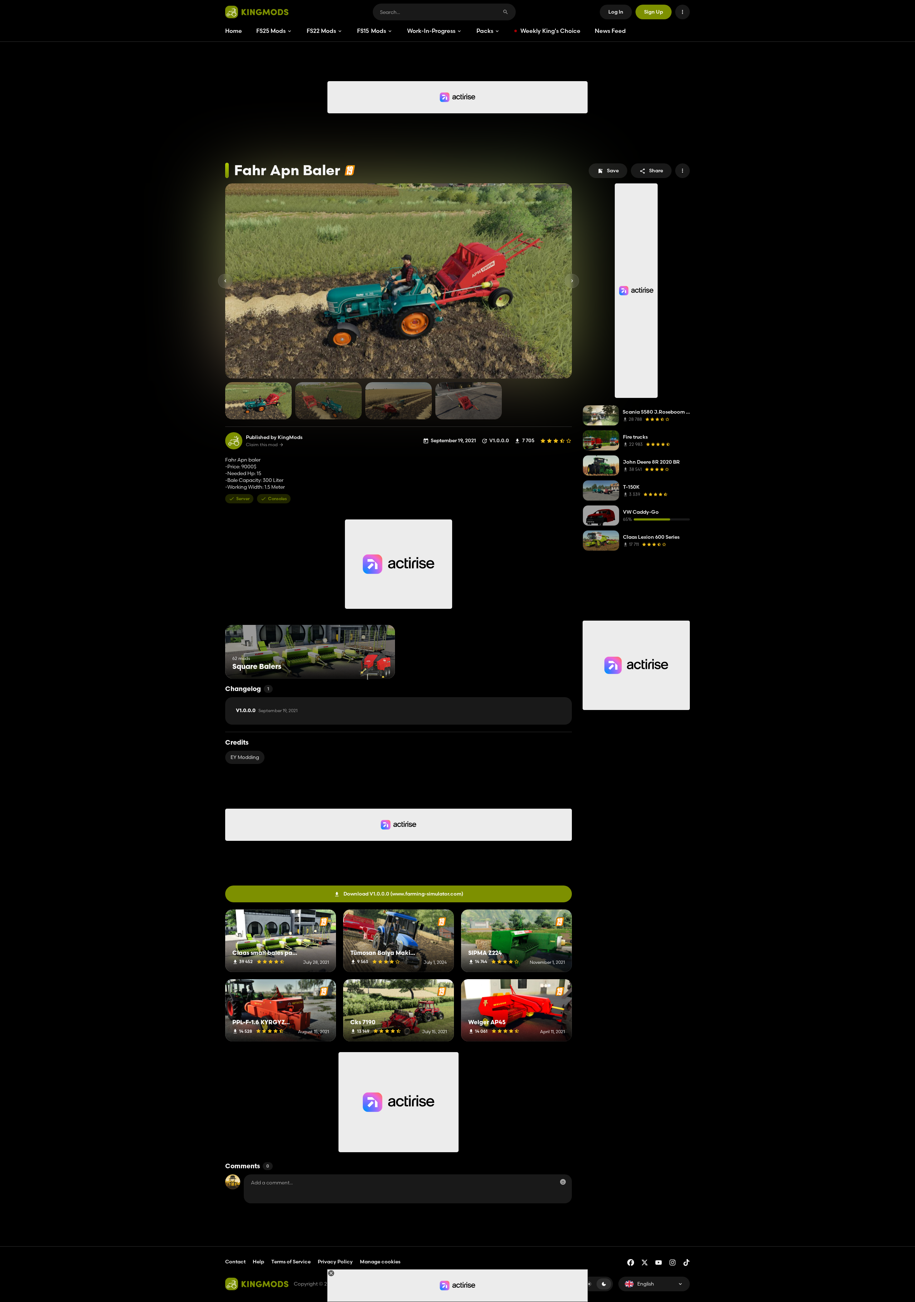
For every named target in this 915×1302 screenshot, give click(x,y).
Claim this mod (262, 444)
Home (233, 30)
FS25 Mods (271, 30)
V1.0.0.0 (266, 711)
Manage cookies (380, 1262)
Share (656, 170)
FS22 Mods (321, 30)
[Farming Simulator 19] (350, 170)
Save (613, 170)
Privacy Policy (335, 1261)
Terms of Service (291, 1261)
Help (258, 1261)
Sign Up (653, 12)
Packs (484, 30)
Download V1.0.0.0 (403, 894)
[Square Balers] (376, 665)
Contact (235, 1261)
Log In (615, 12)
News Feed (610, 30)
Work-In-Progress (431, 30)
